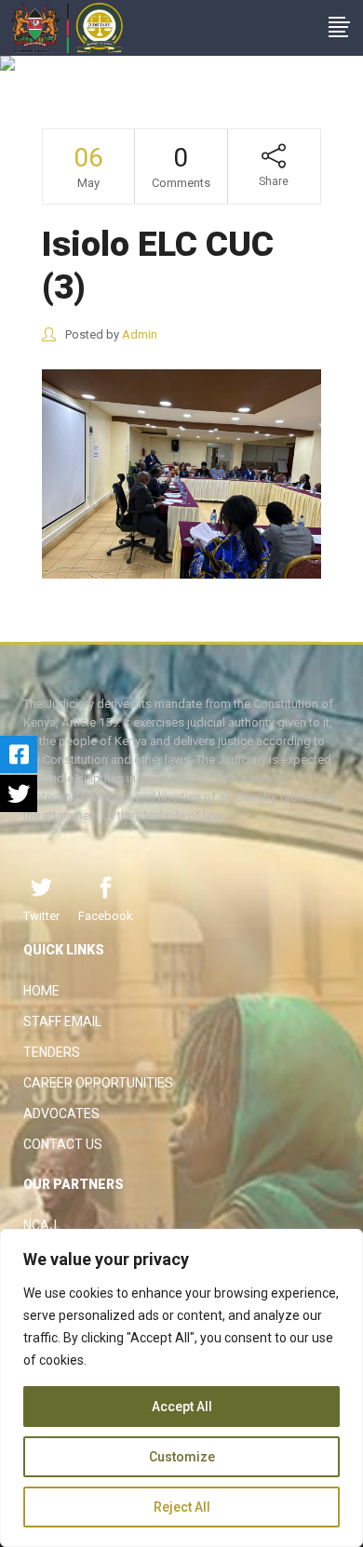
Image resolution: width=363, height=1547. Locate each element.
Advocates (61, 1113)
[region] (181, 1388)
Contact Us (62, 1144)
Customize (182, 1456)
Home (41, 990)
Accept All (182, 1406)
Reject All (182, 1507)
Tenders (51, 1052)
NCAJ (40, 1225)
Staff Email (62, 1021)
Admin (139, 334)
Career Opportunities (98, 1082)
